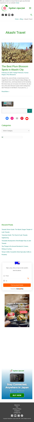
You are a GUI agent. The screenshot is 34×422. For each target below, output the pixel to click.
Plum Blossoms (11, 74)
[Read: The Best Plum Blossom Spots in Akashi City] (17, 52)
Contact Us (17, 412)
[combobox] (17, 275)
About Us (17, 405)
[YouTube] (9, 15)
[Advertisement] (17, 348)
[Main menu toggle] (30, 8)
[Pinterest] (12, 15)
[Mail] (17, 118)
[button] (31, 15)
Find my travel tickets (17, 285)
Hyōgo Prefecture (18, 72)
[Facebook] (3, 15)
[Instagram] (6, 15)
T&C (17, 407)
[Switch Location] (28, 278)
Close (17, 3)
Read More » (5, 91)
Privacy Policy (17, 409)
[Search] (29, 111)
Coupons (17, 411)
